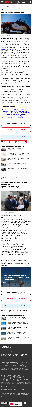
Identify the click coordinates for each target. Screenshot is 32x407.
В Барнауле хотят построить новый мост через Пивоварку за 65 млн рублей (15, 277)
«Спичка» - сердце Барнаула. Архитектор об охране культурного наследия (16, 113)
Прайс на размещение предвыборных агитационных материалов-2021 (14, 355)
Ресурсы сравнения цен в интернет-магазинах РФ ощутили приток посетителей (18, 154)
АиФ (10, 35)
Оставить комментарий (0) (16, 129)
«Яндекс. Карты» (6, 49)
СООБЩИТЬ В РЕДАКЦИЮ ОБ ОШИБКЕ (12, 358)
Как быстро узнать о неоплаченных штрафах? (18, 168)
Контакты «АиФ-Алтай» (9, 350)
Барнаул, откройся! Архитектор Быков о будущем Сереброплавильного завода (16, 110)
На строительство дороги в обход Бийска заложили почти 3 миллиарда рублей (17, 318)
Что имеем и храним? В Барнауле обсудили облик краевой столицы (14, 116)
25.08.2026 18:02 (5, 177)
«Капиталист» (15, 41)
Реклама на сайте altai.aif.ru (11, 352)
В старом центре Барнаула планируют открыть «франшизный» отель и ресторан (17, 323)
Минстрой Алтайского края (9, 212)
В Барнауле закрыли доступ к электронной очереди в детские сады (18, 159)
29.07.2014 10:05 (5, 6)
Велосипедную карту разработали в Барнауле (18, 163)
